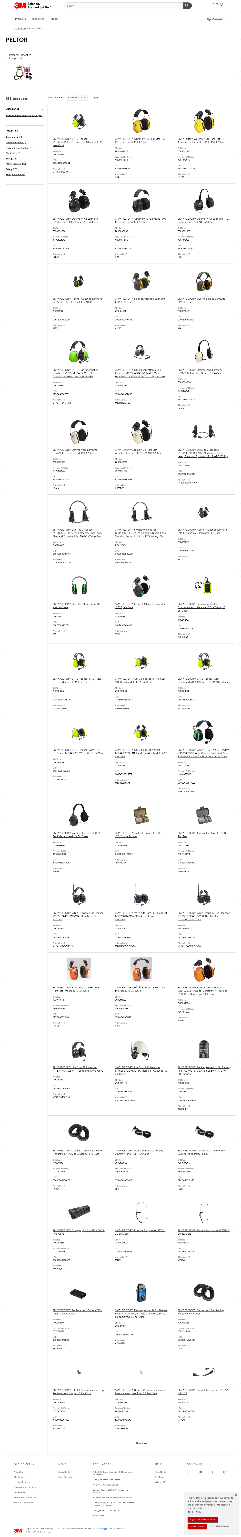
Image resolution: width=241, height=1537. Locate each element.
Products (20, 19)
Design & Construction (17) (19, 148)
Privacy (36, 1529)
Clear (95, 98)
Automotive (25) (14, 137)
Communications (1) (16, 143)
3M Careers (19, 1477)
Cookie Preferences (117, 1529)
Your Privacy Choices (94, 1529)
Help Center (161, 1472)
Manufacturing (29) (16, 164)
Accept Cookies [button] (197, 1527)
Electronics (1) (13, 153)
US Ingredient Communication (107, 1510)
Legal (28, 1529)
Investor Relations (22, 1482)
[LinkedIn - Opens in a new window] (189, 1472)
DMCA (58, 1529)
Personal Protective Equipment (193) (24, 115)
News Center (64, 1472)
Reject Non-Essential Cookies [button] (202, 1520)
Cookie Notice (195, 1512)
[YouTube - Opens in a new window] (200, 1472)
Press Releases (65, 1477)
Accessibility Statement (73, 1529)
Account (217, 19)
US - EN (215, 4)
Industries (38, 19)
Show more (141, 1443)
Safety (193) (12, 169)
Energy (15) (11, 159)
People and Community (25, 1497)
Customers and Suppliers (25, 1487)
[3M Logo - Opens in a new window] (32, 5)
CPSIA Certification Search (105, 1485)
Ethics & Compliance (23, 1503)
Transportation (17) (15, 175)
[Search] (187, 5)
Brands (54, 19)
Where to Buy (161, 1482)
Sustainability (20, 1492)
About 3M (18, 1472)
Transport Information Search (106, 1480)
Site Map (159, 1477)
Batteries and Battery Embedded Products (112, 1498)
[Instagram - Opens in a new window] (224, 1472)
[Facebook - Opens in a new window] (212, 1472)
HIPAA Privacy (47, 1529)
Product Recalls (100, 1516)
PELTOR (75, 98)
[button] (219, 1526)
